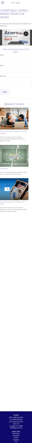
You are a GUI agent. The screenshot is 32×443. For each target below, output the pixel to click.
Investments (4, 168)
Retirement (16, 433)
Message (3, 76)
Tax (16, 442)
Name (2, 55)
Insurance (16, 440)
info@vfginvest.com (16, 428)
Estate (16, 438)
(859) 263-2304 (18, 417)
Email (2, 65)
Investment (16, 435)
